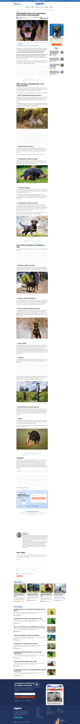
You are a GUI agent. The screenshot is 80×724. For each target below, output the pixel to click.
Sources (20, 470)
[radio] (28, 515)
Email (34, 569)
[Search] (65, 7)
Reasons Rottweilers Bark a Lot (21, 45)
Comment (18, 559)
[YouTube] (18, 4)
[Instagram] (15, 4)
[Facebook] (14, 4)
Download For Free (57, 44)
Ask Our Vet (51, 7)
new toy (38, 313)
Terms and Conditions (60, 710)
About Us (48, 710)
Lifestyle (42, 7)
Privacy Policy (28, 700)
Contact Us (48, 709)
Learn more (51, 9)
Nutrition (32, 7)
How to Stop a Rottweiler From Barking (33, 45)
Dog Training (37, 7)
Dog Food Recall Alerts (39, 717)
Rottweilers (33, 48)
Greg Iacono (21, 17)
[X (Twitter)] (17, 4)
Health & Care (27, 7)
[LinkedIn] (45, 18)
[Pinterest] (20, 4)
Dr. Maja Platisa (36, 17)
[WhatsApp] (43, 18)
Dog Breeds (46, 7)
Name (17, 569)
